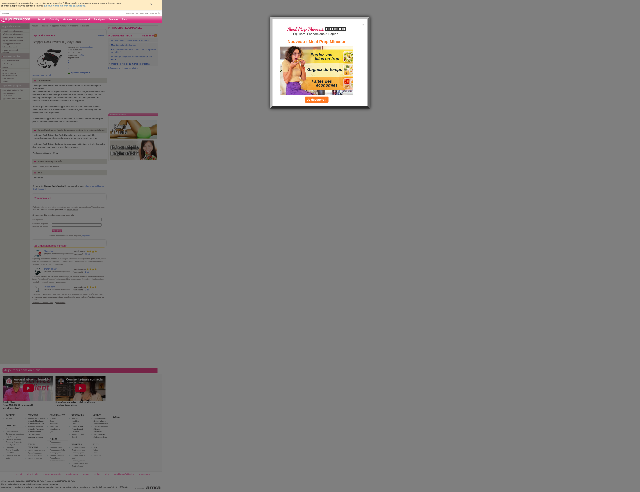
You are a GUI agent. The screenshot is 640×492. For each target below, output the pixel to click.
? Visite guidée (154, 13)
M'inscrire (130, 13)
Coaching (54, 19)
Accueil (42, 19)
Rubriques (99, 19)
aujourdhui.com (16, 19)
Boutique (113, 19)
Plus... (125, 19)
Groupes (67, 19)
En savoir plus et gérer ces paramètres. (65, 5)
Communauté (83, 19)
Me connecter (141, 13)
